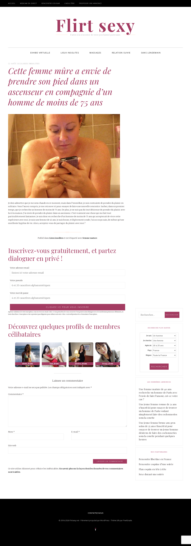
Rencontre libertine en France (155, 459)
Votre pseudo (16, 280)
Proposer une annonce (90, 3)
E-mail (75, 432)
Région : (149, 355)
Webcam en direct (28, 3)
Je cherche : (147, 341)
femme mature (89, 238)
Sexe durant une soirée (151, 474)
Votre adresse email (19, 268)
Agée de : (148, 345)
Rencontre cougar (51, 3)
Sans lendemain (151, 52)
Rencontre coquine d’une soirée (156, 464)
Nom (11, 432)
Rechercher (159, 366)
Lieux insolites (70, 52)
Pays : (150, 350)
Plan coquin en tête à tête (152, 469)
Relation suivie (121, 52)
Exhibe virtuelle (40, 52)
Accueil (11, 3)
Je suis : (149, 336)
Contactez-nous (95, 513)
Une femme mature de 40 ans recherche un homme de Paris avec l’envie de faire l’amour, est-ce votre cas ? (158, 394)
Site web (12, 445)
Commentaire (16, 394)
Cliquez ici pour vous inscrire (67, 307)
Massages (95, 52)
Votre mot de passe (19, 293)
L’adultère (69, 3)
